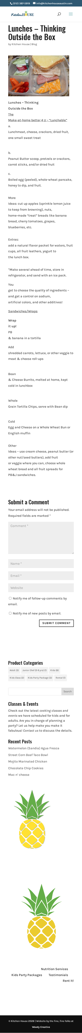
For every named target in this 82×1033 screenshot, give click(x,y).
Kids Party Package (40, 677)
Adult (14, 670)
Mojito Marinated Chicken (27, 761)
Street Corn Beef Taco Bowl (28, 755)
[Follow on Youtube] (26, 996)
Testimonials (58, 975)
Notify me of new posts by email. (37, 613)
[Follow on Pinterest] (34, 996)
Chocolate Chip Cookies (25, 768)
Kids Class (17, 677)
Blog (34, 44)
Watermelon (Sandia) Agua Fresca (33, 748)
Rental (60, 677)
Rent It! (68, 981)
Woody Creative (41, 1027)
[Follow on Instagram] (19, 996)
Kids (54, 670)
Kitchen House (21, 44)
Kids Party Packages (26, 975)
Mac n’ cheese (18, 775)
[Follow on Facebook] (11, 996)
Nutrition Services (54, 969)
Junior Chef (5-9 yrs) (35, 670)
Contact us (30, 730)
